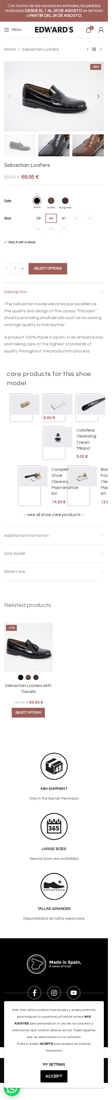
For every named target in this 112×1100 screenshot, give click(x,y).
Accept (54, 1076)
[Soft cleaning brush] (25, 407)
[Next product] (100, 49)
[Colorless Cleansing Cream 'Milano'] (58, 443)
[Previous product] (87, 49)
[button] (9, 96)
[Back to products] (94, 49)
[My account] (101, 29)
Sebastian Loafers (40, 49)
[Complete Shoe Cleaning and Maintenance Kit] (33, 485)
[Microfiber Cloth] (58, 404)
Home (10, 49)
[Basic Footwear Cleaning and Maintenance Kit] (82, 485)
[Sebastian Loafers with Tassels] (28, 647)
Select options (48, 268)
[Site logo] (54, 29)
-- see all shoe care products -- (54, 514)
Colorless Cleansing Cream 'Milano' (86, 439)
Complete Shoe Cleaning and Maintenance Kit (65, 481)
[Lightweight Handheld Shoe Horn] (91, 407)
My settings (54, 1064)
